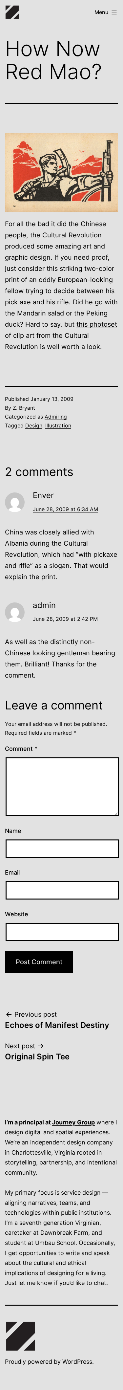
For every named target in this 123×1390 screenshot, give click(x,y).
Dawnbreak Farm (64, 1232)
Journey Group (73, 1122)
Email (12, 872)
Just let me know (28, 1282)
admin (44, 605)
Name (13, 830)
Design (33, 425)
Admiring (56, 416)
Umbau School (55, 1242)
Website (16, 914)
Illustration (58, 425)
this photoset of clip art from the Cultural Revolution (61, 335)
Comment (21, 748)
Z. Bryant (24, 407)
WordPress (77, 1361)
